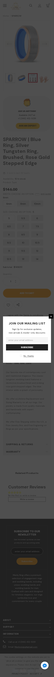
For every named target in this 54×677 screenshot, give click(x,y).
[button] (45, 666)
